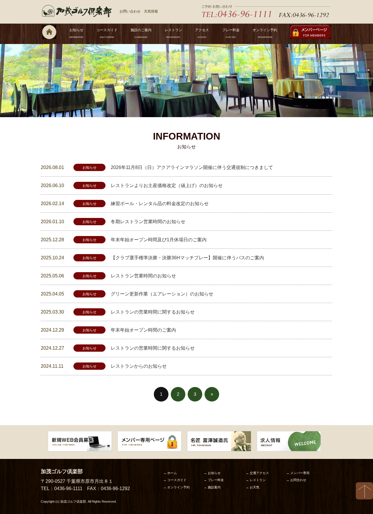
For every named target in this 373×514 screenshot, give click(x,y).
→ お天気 (252, 487)
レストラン (173, 33)
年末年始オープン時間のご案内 (143, 330)
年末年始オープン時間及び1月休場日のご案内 (159, 239)
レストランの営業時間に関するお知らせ (153, 311)
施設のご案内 (141, 33)
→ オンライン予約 (176, 487)
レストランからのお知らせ (139, 366)
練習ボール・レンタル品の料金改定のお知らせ (160, 203)
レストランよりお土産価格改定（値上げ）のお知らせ (167, 185)
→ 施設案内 (212, 487)
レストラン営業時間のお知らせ (143, 275)
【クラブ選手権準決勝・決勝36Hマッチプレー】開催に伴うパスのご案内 (187, 257)
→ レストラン (256, 480)
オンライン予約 (265, 33)
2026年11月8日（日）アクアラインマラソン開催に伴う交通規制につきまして (192, 167)
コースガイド (106, 33)
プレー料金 (231, 33)
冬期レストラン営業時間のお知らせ (148, 221)
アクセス (202, 33)
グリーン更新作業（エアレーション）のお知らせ (162, 293)
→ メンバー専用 (297, 473)
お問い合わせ (129, 11)
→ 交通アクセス (257, 473)
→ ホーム (170, 473)
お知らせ (76, 33)
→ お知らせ (212, 473)
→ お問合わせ (296, 480)
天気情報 (151, 11)
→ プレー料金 (214, 480)
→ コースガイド (174, 480)
